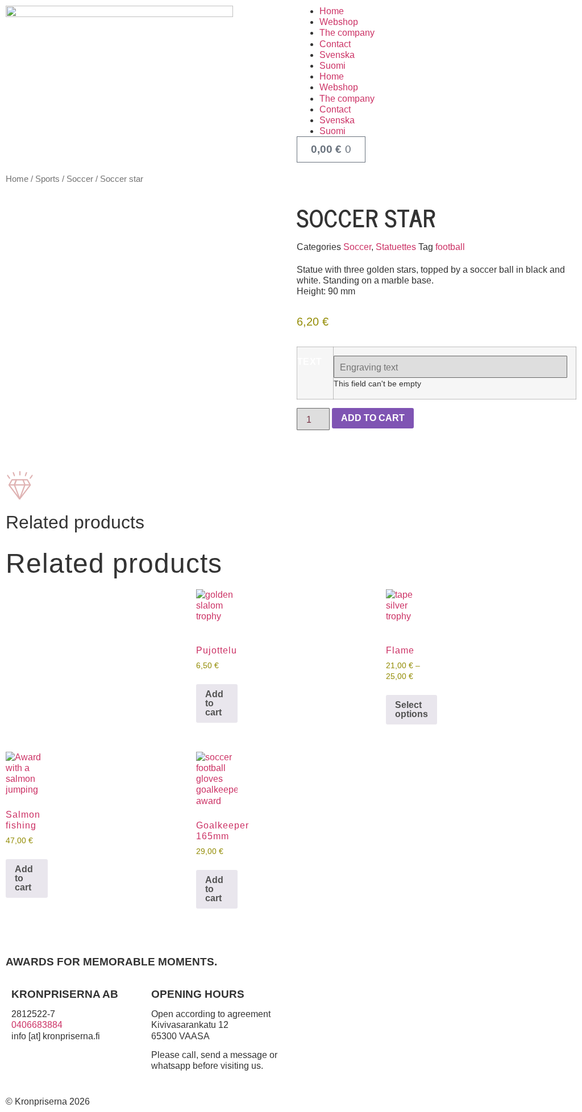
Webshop (338, 22)
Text (309, 361)
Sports (47, 179)
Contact (335, 44)
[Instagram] (56, 1075)
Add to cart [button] (214, 703)
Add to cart (373, 418)
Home (331, 11)
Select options (411, 709)
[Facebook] (25, 1075)
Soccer (79, 179)
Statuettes (396, 247)
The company (347, 33)
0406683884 (37, 1025)
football (450, 247)
